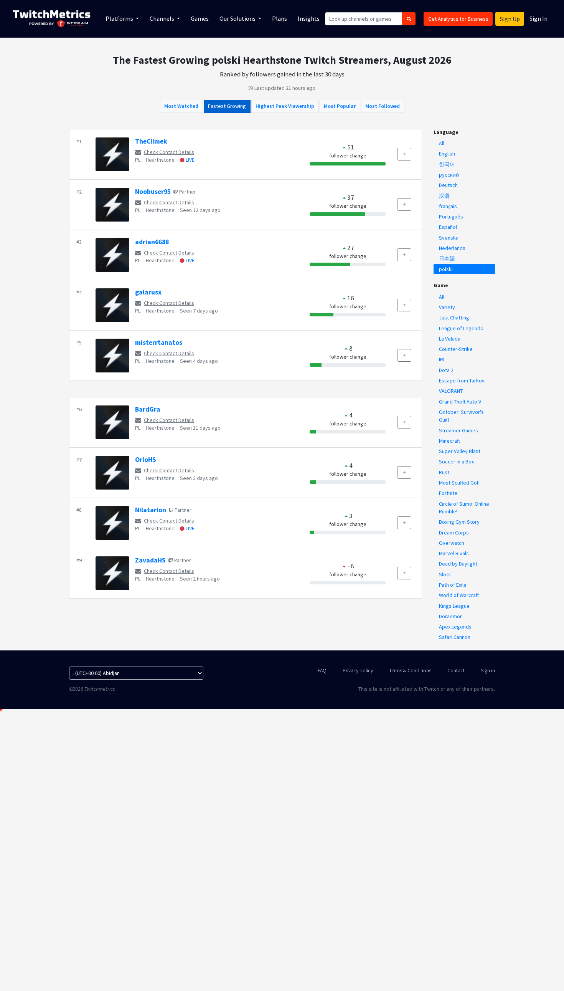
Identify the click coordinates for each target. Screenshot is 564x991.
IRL (442, 359)
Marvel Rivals (454, 553)
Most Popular (340, 106)
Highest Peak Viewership (285, 106)
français (448, 206)
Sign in (488, 670)
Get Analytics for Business (458, 18)
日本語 (447, 258)
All (441, 143)
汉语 (444, 195)
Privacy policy (358, 670)
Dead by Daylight (458, 563)
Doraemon (451, 616)
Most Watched (181, 106)
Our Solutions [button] (238, 18)
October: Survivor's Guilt (461, 416)
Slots (445, 574)
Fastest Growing (227, 106)
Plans (279, 18)
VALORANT (451, 390)
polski (446, 269)
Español (448, 226)
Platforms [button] (120, 18)
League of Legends (461, 328)
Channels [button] (162, 18)
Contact (456, 670)
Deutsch (448, 185)
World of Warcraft (459, 595)
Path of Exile (453, 584)
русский (449, 174)
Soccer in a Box (456, 461)
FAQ (322, 670)
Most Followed (382, 106)
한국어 (447, 164)
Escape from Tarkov (462, 380)
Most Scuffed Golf (459, 482)
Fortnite (448, 493)
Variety (447, 307)
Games (200, 18)
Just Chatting (454, 317)
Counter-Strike (456, 349)
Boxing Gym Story (459, 521)
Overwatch (451, 542)
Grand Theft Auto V (460, 401)
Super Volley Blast (459, 451)
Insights (309, 18)
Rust (444, 472)
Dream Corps (454, 532)
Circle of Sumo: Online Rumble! (464, 507)
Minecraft (449, 440)
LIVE (190, 159)
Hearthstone (160, 159)
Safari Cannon (454, 637)
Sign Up (510, 19)
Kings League (454, 605)
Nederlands (452, 248)
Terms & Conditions (410, 670)
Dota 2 (446, 370)
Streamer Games (458, 430)
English (447, 153)
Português (451, 216)
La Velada (449, 338)
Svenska (448, 237)
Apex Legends (455, 626)
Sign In (538, 18)
